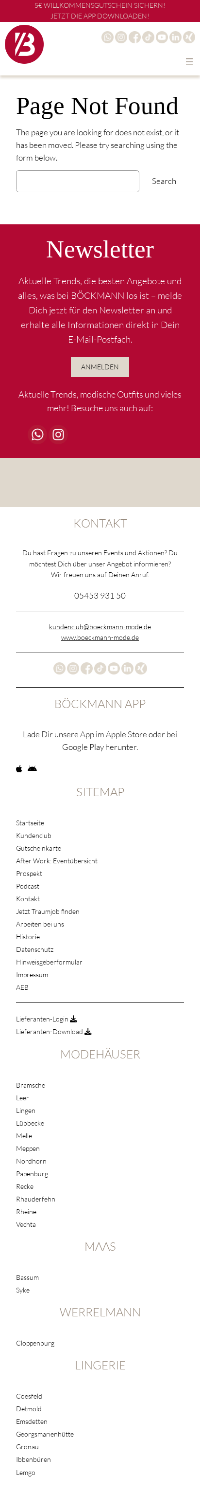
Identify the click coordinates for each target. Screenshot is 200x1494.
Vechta (26, 1224)
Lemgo (25, 1472)
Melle (24, 1135)
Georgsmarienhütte (45, 1434)
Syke (23, 1290)
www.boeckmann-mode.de (100, 637)
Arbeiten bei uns (40, 924)
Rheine (26, 1211)
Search (164, 181)
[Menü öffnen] (189, 62)
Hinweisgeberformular (49, 962)
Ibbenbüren (33, 1459)
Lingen (25, 1110)
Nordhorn (31, 1161)
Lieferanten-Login (43, 1019)
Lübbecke (30, 1123)
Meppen (28, 1148)
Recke (24, 1186)
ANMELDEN (100, 367)
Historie (28, 936)
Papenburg (32, 1173)
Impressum (32, 974)
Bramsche (30, 1085)
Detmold (29, 1408)
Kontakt (28, 898)
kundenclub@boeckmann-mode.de (100, 626)
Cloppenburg (35, 1343)
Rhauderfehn (35, 1199)
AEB (22, 987)
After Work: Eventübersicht (57, 860)
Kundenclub (33, 835)
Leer (22, 1097)
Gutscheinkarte (38, 848)
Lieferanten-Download (50, 1031)
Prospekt (29, 873)
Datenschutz (34, 949)
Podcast (27, 886)
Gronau (27, 1446)
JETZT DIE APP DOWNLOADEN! (100, 16)
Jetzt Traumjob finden (48, 911)
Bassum (27, 1277)
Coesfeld (29, 1396)
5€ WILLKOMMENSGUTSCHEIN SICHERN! (100, 5)
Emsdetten (32, 1421)
